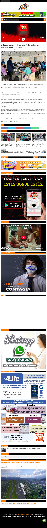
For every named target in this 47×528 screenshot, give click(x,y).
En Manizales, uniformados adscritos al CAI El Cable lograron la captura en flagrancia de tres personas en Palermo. (38, 143)
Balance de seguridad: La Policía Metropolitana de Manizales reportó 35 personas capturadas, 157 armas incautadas (23, 143)
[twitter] (41, 1)
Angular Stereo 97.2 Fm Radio (23, 514)
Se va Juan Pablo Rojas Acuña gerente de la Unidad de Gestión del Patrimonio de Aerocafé (24, 448)
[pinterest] (44, 1)
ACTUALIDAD (4, 503)
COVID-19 (31, 503)
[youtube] (43, 1)
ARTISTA (10, 503)
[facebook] (40, 1)
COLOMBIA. (25, 503)
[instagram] (45, 1)
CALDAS (17, 503)
